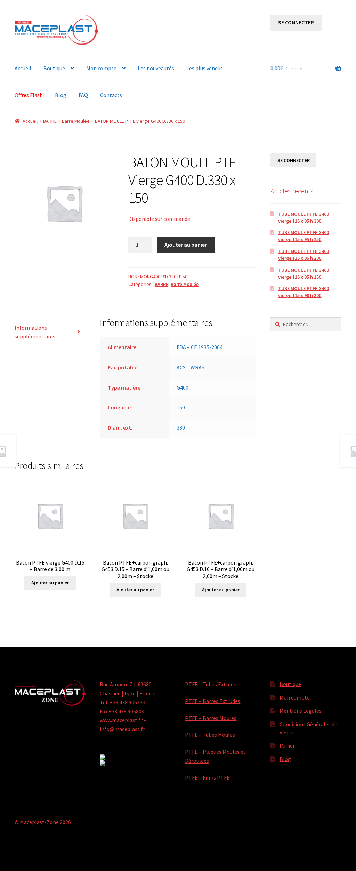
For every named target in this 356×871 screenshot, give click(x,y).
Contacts (111, 94)
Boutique (54, 68)
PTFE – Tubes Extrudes (212, 684)
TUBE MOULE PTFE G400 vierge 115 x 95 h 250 (303, 235)
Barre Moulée (76, 121)
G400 (182, 387)
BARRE (50, 121)
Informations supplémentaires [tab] (35, 332)
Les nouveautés (156, 68)
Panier (287, 745)
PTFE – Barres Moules (210, 717)
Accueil (23, 68)
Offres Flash (29, 94)
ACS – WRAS (190, 367)
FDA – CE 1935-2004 (199, 347)
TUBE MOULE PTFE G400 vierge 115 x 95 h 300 (303, 217)
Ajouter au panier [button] (50, 583)
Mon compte (101, 68)
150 (181, 407)
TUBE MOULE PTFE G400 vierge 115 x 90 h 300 (303, 291)
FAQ (83, 94)
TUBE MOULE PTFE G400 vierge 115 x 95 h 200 (303, 254)
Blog (60, 94)
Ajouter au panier (185, 244)
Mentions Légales (301, 710)
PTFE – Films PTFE (207, 777)
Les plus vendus (204, 68)
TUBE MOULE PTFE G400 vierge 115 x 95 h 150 (303, 273)
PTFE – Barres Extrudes (212, 700)
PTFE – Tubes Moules (210, 734)
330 (181, 427)
